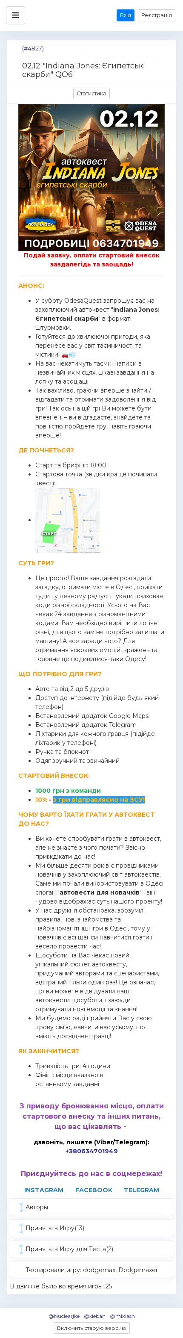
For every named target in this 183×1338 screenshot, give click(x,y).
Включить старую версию (91, 1328)
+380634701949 (92, 1151)
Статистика (91, 93)
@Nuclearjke (64, 1316)
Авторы (37, 1207)
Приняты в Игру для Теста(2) (69, 1249)
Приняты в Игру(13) (55, 1228)
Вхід (125, 15)
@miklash (122, 1316)
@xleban (95, 1316)
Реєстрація (156, 15)
